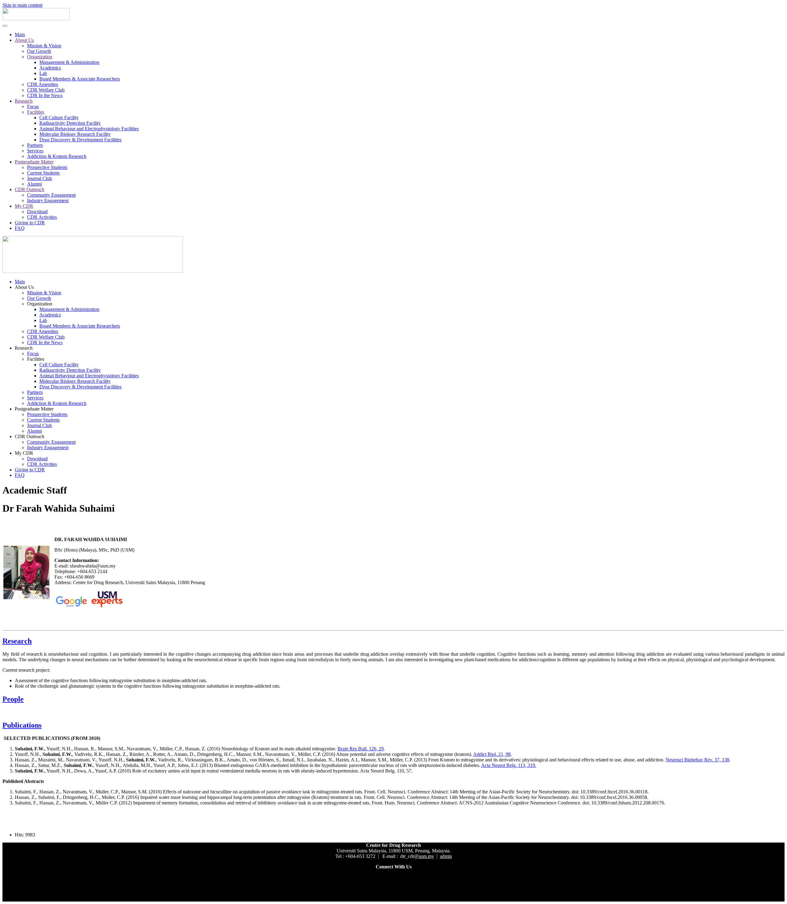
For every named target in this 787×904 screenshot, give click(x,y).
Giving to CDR (30, 222)
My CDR (24, 206)
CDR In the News (44, 95)
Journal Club (39, 178)
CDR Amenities (42, 84)
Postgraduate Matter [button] (34, 408)
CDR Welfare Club (46, 89)
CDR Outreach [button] (29, 436)
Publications (22, 725)
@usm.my (424, 856)
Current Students (43, 172)
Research (24, 101)
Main (20, 34)
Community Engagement (51, 195)
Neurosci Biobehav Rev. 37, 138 (697, 759)
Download (37, 211)
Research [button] (24, 348)
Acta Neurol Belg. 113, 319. (508, 765)
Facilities (35, 112)
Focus (33, 106)
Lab (43, 73)
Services (35, 150)
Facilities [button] (35, 359)
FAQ (20, 228)
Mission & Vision (44, 45)
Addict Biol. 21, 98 (492, 754)
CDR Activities (42, 217)
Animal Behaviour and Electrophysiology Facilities (89, 128)
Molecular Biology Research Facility (75, 134)
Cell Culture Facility (59, 117)
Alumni (34, 184)
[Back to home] (35, 18)
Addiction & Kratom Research (56, 156)
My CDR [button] (24, 453)
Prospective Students (47, 167)
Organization (39, 56)
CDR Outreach (29, 189)
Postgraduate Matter (34, 161)
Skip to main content (22, 5)
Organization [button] (39, 303)
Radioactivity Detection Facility (70, 123)
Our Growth (39, 51)
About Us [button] (24, 287)
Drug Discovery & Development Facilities (80, 139)
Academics (50, 67)
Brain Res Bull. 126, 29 (361, 748)
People (13, 699)
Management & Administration (69, 62)
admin (446, 856)
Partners (35, 145)
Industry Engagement (48, 200)
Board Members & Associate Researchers (79, 78)
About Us (24, 40)
